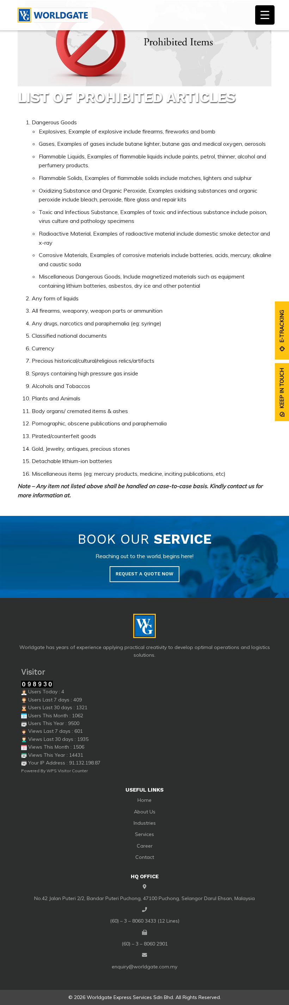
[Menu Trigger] (265, 15)
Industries (145, 823)
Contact (144, 857)
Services (144, 834)
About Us (144, 812)
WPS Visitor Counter (67, 770)
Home (144, 800)
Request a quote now (144, 573)
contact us (240, 485)
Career (145, 846)
